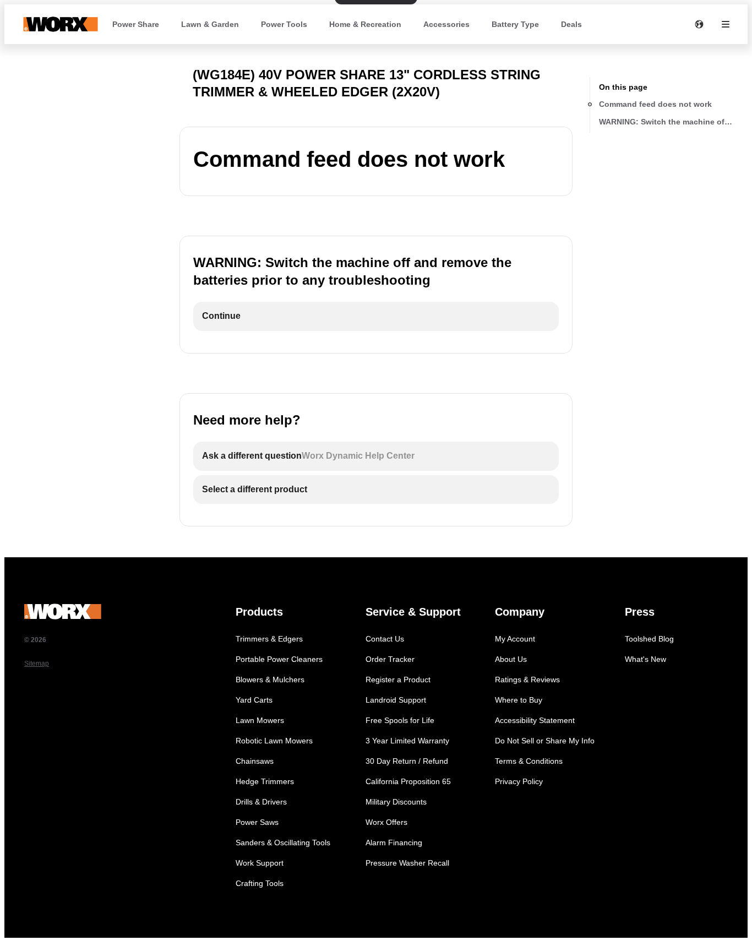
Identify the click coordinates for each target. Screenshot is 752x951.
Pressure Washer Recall (407, 862)
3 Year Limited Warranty (407, 740)
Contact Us (385, 638)
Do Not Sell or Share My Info (545, 740)
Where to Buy (518, 699)
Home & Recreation (365, 24)
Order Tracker (390, 659)
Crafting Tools (260, 883)
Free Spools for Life (400, 720)
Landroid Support (396, 699)
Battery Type (515, 24)
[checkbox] (376, 316)
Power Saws (257, 822)
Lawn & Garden (210, 24)
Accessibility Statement (535, 720)
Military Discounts (396, 801)
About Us (511, 659)
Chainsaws (255, 761)
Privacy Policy (519, 781)
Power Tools (284, 24)
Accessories (446, 24)
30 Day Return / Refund (407, 761)
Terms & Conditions (529, 761)
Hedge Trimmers (265, 781)
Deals (571, 24)
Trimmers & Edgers (269, 638)
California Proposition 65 (408, 781)
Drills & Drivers (261, 801)
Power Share (135, 24)
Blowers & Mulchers (270, 679)
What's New (645, 659)
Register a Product (398, 679)
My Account (515, 638)
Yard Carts (254, 699)
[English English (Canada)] (699, 24)
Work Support (260, 862)
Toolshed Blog (649, 638)
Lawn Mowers (260, 720)
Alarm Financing (394, 842)
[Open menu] (725, 24)
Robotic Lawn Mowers (274, 740)
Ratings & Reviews (527, 679)
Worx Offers (386, 822)
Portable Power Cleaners (279, 659)
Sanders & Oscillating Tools (283, 842)
